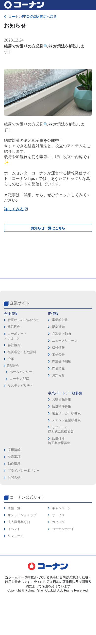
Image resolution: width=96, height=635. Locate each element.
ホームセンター (21, 372)
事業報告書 (60, 320)
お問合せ (14, 477)
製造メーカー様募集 (66, 413)
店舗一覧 (14, 508)
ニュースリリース (65, 340)
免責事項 (14, 457)
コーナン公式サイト (27, 497)
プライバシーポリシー (24, 470)
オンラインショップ (22, 515)
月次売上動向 (61, 334)
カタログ (58, 522)
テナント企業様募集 (66, 420)
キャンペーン (61, 508)
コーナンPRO (19, 379)
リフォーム (16, 536)
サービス (58, 515)
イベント (14, 529)
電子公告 (58, 354)
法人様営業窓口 (19, 522)
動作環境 (14, 464)
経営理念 (14, 327)
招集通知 (58, 327)
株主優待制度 (61, 361)
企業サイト (20, 303)
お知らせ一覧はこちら (48, 228)
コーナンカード (63, 529)
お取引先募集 (61, 399)
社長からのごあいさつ (24, 320)
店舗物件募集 (61, 406)
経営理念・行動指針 (22, 352)
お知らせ (58, 375)
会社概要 (14, 345)
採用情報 (14, 450)
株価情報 (58, 368)
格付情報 (58, 347)
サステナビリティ (20, 385)
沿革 (11, 359)
